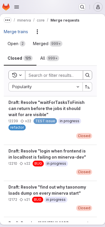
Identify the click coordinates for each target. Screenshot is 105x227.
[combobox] (45, 86)
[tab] (16, 43)
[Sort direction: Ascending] (87, 86)
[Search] (87, 75)
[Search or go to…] (82, 6)
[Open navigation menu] (16, 7)
